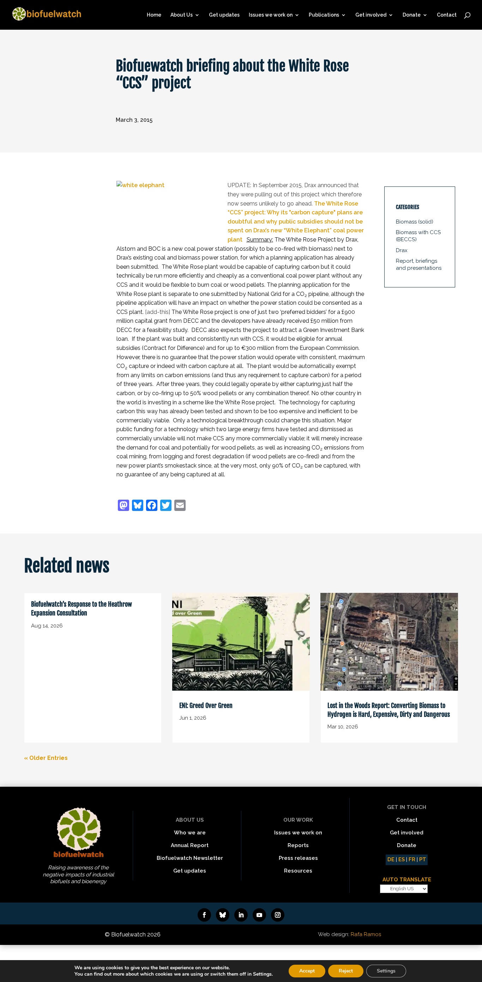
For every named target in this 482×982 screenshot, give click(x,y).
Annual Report (190, 845)
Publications (324, 15)
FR (412, 859)
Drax (402, 250)
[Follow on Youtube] (259, 915)
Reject (346, 971)
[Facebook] (152, 506)
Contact (447, 15)
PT (422, 859)
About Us (181, 15)
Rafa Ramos (366, 934)
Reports (298, 845)
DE (390, 859)
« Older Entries (46, 758)
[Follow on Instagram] (277, 915)
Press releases (298, 858)
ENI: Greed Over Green (206, 705)
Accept (307, 971)
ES (401, 859)
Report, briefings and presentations (418, 264)
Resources (298, 871)
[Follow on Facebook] (204, 915)
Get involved (370, 15)
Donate (412, 15)
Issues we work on (271, 15)
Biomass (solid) (414, 222)
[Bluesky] (138, 506)
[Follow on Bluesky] (222, 915)
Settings (386, 971)
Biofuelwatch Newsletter (190, 858)
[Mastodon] (123, 506)
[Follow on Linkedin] (241, 915)
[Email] (180, 506)
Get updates (224, 15)
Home (154, 15)
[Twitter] (166, 506)
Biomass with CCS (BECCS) (418, 236)
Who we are (190, 832)
